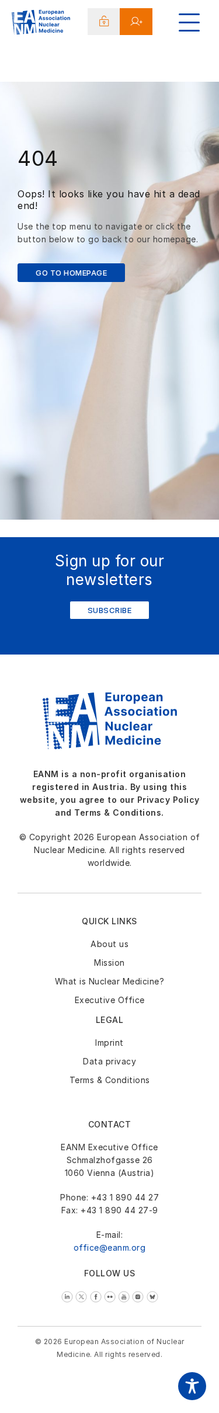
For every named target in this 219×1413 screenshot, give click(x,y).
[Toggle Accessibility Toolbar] (192, 1386)
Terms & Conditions (109, 1080)
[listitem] (68, 1296)
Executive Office (110, 1000)
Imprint (109, 1042)
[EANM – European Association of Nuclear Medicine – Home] (41, 24)
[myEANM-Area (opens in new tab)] (104, 21)
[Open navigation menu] (189, 22)
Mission (109, 962)
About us (109, 944)
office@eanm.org (110, 1247)
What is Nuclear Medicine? (110, 981)
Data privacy (109, 1061)
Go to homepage (71, 272)
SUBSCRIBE (110, 610)
